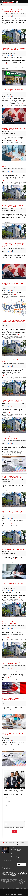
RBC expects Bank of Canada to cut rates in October (13, 360)
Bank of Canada (7, 25)
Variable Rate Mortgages (19, 183)
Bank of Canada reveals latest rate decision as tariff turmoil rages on (11, 476)
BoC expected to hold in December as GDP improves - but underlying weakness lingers (14, 245)
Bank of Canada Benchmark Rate (16, 25)
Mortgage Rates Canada (9, 183)
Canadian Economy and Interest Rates (18, 168)
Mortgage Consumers (6, 453)
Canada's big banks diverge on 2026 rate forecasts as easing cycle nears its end (13, 321)
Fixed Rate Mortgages (6, 337)
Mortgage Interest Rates (16, 479)
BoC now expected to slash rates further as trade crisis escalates (13, 622)
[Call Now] (17, 1)
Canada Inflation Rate (8, 747)
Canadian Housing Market (15, 296)
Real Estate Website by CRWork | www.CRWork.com (14, 894)
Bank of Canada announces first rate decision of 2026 (12, 90)
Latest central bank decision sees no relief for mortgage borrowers (12, 437)
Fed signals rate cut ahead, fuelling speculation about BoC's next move (12, 400)
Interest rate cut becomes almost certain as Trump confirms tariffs (13, 698)
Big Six (24, 336)
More (22, 23)
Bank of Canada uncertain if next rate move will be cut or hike (12, 205)
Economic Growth (5, 143)
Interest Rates (18, 26)
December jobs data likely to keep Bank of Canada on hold (13, 128)
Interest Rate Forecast (11, 26)
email (19, 844)
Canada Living (14, 514)
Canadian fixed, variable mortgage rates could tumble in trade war (13, 662)
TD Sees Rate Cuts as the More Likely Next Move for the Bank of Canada (14, 49)
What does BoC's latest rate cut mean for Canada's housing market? (13, 284)
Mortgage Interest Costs (17, 67)
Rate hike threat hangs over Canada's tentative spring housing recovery (12, 10)
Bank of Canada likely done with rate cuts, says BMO (14, 165)
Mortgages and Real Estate (17, 287)
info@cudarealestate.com (18, 857)
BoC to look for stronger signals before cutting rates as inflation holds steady (13, 512)
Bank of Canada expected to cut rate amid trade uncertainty (14, 584)
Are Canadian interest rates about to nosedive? (12, 734)
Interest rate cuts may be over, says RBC (13, 549)
